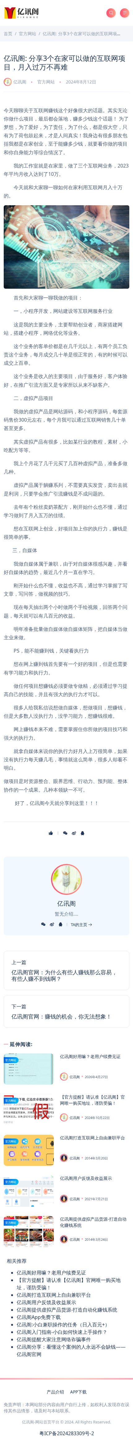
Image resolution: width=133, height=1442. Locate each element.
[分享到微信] (65, 833)
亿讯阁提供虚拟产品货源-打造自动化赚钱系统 (67, 1309)
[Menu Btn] (124, 13)
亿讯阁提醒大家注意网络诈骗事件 (54, 1339)
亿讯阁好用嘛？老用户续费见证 (90, 1056)
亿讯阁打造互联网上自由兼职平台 (92, 1138)
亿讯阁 (19, 82)
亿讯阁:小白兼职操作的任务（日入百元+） (63, 1324)
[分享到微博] (73, 833)
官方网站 (46, 82)
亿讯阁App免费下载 (39, 1317)
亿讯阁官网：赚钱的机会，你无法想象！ (61, 1016)
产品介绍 (55, 1392)
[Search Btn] (111, 13)
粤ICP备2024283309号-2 (66, 1433)
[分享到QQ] (82, 833)
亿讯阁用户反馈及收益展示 (86, 1178)
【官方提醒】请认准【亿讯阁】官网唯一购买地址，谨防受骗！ (92, 1100)
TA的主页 (79, 924)
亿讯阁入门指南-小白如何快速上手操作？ (62, 1332)
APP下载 (78, 1392)
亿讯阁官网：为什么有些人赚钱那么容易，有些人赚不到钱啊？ (64, 975)
